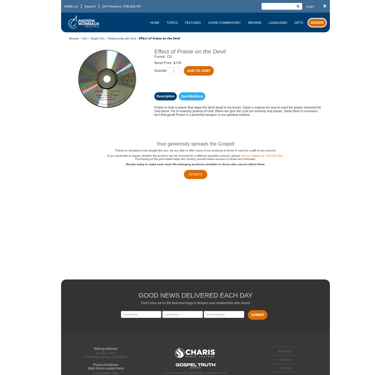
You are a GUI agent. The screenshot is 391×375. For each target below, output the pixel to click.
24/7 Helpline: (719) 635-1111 (121, 6)
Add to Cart (199, 71)
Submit (257, 315)
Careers (285, 360)
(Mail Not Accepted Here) (106, 368)
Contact (285, 368)
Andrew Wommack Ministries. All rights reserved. (200, 373)
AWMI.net (71, 6)
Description (166, 96)
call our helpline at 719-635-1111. (262, 155)
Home (154, 22)
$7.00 (177, 63)
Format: (160, 56)
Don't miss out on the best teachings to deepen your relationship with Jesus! (195, 303)
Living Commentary (224, 22)
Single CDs (97, 38)
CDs (84, 38)
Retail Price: (163, 63)
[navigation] (101, 6)
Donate (317, 23)
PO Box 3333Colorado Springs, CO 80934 (106, 355)
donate (195, 174)
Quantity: (161, 70)
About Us (285, 351)
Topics (172, 22)
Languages (278, 22)
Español (90, 6)
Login (310, 6)
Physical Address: (106, 364)
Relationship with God (122, 38)
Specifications (192, 96)
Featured (193, 22)
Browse (254, 22)
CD (169, 56)
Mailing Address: (106, 348)
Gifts (298, 22)
